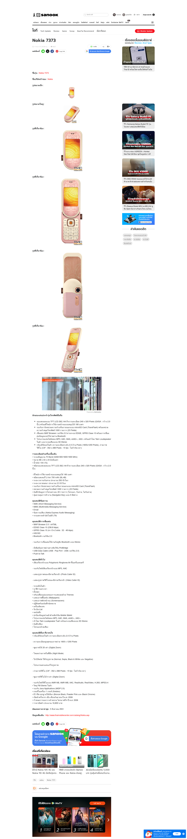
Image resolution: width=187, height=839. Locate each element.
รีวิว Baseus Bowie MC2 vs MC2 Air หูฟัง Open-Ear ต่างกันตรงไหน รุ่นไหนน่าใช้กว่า (138, 209)
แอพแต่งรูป (127, 235)
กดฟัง (95, 46)
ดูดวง (55, 22)
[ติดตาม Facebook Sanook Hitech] (138, 219)
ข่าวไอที (145, 239)
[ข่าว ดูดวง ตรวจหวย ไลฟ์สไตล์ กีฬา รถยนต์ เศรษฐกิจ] (45, 15)
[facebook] (52, 51)
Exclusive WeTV (117, 22)
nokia (41, 780)
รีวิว (35, 780)
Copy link (62, 51)
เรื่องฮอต (44, 22)
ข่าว (50, 22)
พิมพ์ (54, 47)
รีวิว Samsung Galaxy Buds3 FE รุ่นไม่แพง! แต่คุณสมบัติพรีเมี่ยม (137, 125)
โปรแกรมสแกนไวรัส (140, 235)
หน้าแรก (36, 22)
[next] (108, 820)
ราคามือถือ (127, 239)
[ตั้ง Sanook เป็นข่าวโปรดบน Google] (71, 737)
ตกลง (177, 833)
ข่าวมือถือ (137, 239)
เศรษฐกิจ (76, 22)
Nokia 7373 (44, 72)
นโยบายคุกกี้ (168, 836)
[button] (85, 15)
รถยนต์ (91, 22)
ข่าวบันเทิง (62, 22)
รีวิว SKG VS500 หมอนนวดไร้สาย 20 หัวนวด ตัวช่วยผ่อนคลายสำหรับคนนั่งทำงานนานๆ (138, 181)
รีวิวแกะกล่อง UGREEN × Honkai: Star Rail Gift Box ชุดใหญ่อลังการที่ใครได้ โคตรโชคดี (137, 154)
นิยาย (127, 22)
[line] (43, 51)
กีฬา (69, 22)
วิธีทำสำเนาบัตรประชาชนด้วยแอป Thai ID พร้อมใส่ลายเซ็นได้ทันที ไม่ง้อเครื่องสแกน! (138, 69)
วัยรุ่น (102, 22)
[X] (47, 51)
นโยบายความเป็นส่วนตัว (158, 836)
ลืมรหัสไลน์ (127, 243)
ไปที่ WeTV (97, 803)
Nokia (50, 79)
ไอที (97, 22)
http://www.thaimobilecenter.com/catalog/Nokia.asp (67, 715)
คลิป (107, 22)
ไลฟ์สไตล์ (84, 22)
